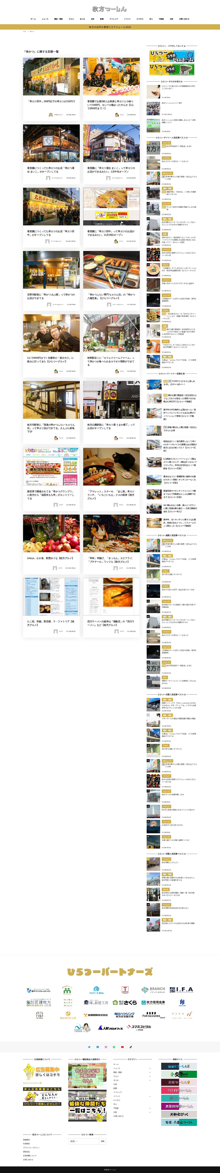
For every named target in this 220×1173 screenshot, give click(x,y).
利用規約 (26, 1143)
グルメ (71, 19)
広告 (171, 19)
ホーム (33, 19)
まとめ (82, 19)
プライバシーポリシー (31, 1147)
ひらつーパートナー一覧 (32, 1082)
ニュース (45, 19)
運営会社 (26, 1151)
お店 (92, 19)
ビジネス (140, 19)
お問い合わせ (184, 19)
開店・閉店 (58, 19)
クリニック (114, 19)
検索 (102, 1141)
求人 (151, 19)
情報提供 (26, 1139)
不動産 (161, 19)
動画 (102, 19)
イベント (127, 19)
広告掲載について (30, 1155)
